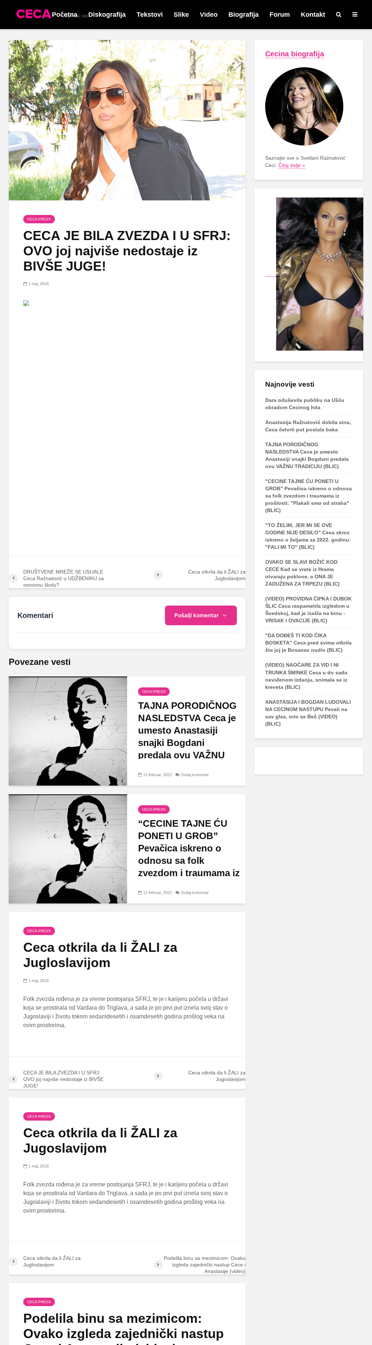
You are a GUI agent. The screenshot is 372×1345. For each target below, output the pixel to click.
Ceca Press (39, 219)
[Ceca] (314, 274)
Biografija (244, 14)
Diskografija (107, 14)
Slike (181, 14)
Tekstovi (150, 14)
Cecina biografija (294, 54)
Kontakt (313, 14)
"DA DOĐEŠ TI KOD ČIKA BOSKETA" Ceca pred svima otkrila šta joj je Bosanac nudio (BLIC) (308, 642)
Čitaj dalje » (291, 165)
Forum (280, 14)
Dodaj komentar (195, 775)
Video (209, 14)
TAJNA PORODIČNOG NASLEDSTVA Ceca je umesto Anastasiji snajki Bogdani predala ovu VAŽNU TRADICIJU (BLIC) (187, 736)
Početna (64, 14)
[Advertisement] (127, 367)
